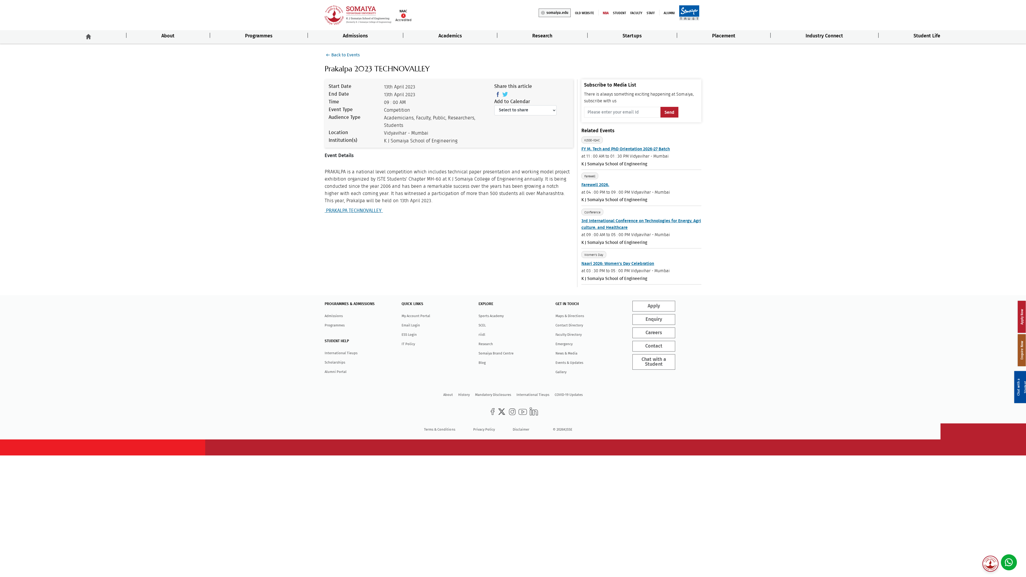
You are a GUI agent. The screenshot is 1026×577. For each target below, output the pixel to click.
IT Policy (408, 344)
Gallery (560, 372)
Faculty (636, 13)
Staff (651, 13)
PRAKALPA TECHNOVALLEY (354, 210)
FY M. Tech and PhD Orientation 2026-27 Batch (625, 149)
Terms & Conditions (439, 429)
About (167, 36)
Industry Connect (824, 36)
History (464, 395)
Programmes (259, 36)
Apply (654, 306)
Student (619, 13)
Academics (450, 36)
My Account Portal (416, 316)
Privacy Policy (484, 429)
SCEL (482, 325)
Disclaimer (521, 429)
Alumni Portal (336, 372)
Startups (632, 36)
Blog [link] (482, 363)
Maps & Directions (569, 316)
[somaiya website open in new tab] (689, 12)
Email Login (411, 325)
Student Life (927, 36)
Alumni (669, 13)
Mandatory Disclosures (493, 395)
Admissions (355, 36)
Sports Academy (491, 316)
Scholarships (335, 362)
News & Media (566, 353)
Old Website (584, 13)
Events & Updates (569, 363)
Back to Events (345, 54)
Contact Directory (569, 325)
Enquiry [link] (654, 319)
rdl (482, 335)
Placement (723, 36)
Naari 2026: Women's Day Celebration (617, 264)
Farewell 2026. (595, 185)
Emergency (564, 344)
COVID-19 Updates (569, 395)
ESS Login (409, 335)
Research (542, 36)
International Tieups (341, 353)
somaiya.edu (557, 13)
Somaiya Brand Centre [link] (496, 353)
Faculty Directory (568, 335)
